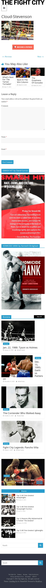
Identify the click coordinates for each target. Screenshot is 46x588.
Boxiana (6, 344)
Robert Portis (21, 381)
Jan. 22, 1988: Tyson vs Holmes (20, 347)
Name (4, 137)
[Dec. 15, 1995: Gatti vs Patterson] (17, 356)
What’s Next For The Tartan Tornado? (8, 80)
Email (4, 149)
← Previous (7, 56)
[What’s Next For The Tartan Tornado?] (8, 69)
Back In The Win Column (22, 80)
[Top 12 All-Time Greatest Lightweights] (8, 529)
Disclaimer (28, 576)
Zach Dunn (29, 482)
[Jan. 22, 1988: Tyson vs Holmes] (18, 322)
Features (19, 574)
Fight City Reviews (34, 574)
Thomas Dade (20, 415)
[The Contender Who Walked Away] (21, 388)
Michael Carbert (21, 350)
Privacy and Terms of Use (17, 576)
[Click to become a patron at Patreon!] (23, 45)
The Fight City (12, 574)
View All (39, 317)
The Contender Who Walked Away (22, 413)
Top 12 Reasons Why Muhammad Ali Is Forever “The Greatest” (29, 520)
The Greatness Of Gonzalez (37, 80)
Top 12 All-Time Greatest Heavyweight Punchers (25, 508)
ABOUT (34, 576)
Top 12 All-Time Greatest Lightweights (29, 530)
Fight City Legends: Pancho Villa (20, 447)
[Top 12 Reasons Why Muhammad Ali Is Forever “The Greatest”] (8, 517)
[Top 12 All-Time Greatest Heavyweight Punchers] (8, 505)
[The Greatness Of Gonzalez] (38, 69)
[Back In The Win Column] (23, 69)
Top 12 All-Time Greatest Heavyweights (25, 497)
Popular (24, 491)
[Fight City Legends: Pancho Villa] (21, 422)
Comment (4, 106)
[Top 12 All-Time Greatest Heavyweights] (8, 494)
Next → (40, 56)
